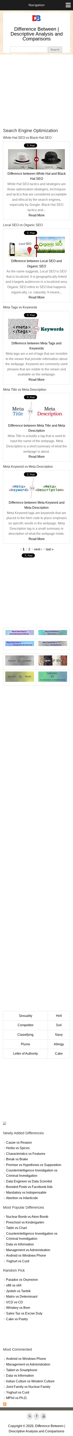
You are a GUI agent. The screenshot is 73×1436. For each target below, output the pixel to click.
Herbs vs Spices (18, 1148)
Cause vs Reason (19, 1142)
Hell (59, 1015)
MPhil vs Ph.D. (16, 1398)
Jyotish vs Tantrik (18, 1291)
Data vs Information (20, 1244)
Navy (59, 1034)
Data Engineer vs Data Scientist (29, 1181)
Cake (59, 1053)
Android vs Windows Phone (26, 1255)
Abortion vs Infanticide (22, 1198)
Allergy (59, 1044)
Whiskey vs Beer (18, 1307)
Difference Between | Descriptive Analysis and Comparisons (37, 33)
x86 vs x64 (13, 1285)
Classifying (25, 1034)
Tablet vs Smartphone (21, 1370)
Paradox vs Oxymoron (22, 1279)
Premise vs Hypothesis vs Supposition (33, 1165)
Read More (37, 215)
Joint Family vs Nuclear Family (28, 1386)
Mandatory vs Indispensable (26, 1192)
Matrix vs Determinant (21, 1296)
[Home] (36, 21)
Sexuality (25, 1015)
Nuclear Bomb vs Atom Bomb (27, 1216)
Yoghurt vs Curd (17, 1261)
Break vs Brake (17, 1159)
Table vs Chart (16, 1228)
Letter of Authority (25, 1053)
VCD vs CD (14, 1302)
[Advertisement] (36, 91)
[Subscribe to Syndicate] (4, 1404)
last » (50, 549)
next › (38, 549)
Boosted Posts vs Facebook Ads (29, 1187)
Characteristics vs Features (25, 1153)
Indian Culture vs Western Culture (30, 1381)
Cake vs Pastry (17, 1319)
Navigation (37, 5)
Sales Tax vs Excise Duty (24, 1313)
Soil (59, 1025)
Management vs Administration (28, 1250)
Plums (25, 1044)
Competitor (25, 1025)
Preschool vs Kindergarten (25, 1222)
